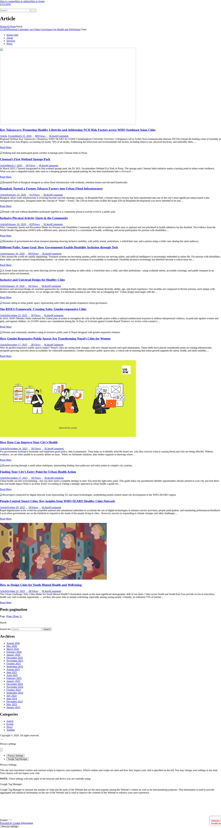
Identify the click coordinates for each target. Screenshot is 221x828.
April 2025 (12, 675)
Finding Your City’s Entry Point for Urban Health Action (38, 471)
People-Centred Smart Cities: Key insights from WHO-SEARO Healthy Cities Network (57, 501)
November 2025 (14, 660)
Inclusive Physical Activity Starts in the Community (34, 218)
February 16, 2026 (16, 224)
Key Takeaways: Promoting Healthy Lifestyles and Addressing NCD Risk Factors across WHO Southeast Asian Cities (77, 130)
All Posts (11, 26)
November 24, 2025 (17, 448)
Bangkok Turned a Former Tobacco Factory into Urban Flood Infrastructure (51, 188)
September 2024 (14, 692)
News (9, 727)
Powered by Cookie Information (16, 823)
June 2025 (11, 672)
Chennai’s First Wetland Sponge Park (25, 159)
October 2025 (13, 663)
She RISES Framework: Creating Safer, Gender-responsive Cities (43, 309)
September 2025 (14, 666)
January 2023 (13, 707)
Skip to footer (37, 1)
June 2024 (11, 698)
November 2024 (14, 687)
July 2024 (11, 695)
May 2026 (11, 646)
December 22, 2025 (17, 315)
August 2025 (13, 669)
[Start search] (33, 10)
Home (3, 26)
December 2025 (14, 657)
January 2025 (13, 681)
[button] (2, 7)
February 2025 (14, 678)
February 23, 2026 (16, 194)
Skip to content (7, 1)
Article (3, 136)
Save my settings (9, 826)
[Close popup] (1, 749)
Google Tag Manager (17, 759)
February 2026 (14, 652)
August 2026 (13, 643)
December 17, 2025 (17, 344)
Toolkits (10, 730)
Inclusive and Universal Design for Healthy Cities (32, 279)
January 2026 (13, 654)
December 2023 (14, 701)
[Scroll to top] (2, 738)
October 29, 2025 (16, 507)
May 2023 (11, 704)
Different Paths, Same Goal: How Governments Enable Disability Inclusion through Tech (59, 247)
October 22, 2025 (16, 591)
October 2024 (13, 689)
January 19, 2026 (16, 286)
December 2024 (14, 684)
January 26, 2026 (16, 253)
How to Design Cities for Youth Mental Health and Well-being (41, 585)
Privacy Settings (15, 755)
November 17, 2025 (17, 478)
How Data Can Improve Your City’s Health (29, 442)
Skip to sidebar (23, 1)
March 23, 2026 (23, 136)
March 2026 (12, 649)
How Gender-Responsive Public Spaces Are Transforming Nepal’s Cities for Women (55, 338)
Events (11, 136)
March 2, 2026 (14, 165)
